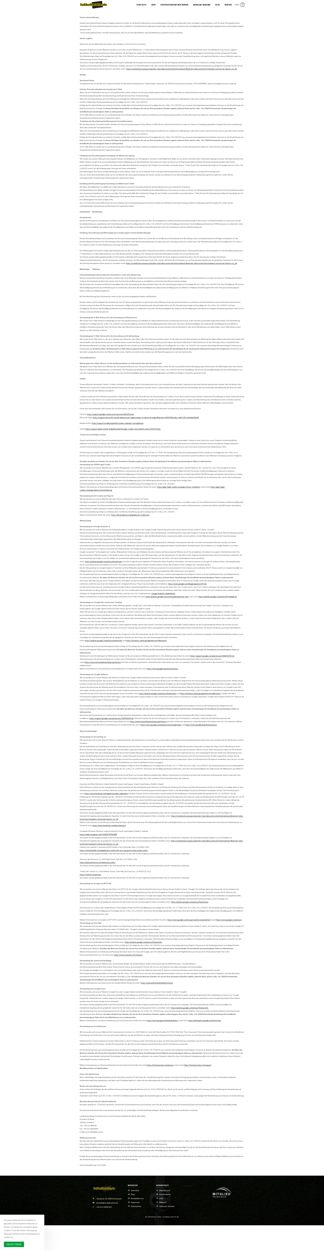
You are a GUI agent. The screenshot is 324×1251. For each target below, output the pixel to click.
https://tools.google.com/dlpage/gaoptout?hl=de (187, 584)
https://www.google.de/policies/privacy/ (162, 669)
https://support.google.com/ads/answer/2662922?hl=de (212, 656)
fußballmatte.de (171, 1217)
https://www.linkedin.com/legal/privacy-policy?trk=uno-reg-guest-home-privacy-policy (114, 850)
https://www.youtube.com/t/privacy (128, 955)
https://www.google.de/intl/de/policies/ (162, 1020)
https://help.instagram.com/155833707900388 (98, 834)
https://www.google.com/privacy (228, 920)
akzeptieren (14, 1244)
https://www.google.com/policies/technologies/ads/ (161, 725)
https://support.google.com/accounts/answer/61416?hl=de (110, 414)
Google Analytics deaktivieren (163, 593)
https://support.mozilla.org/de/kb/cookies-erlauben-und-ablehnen (118, 423)
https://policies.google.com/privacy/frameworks (103, 561)
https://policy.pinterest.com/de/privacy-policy (97, 862)
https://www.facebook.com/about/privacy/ (109, 825)
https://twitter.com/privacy (90, 874)
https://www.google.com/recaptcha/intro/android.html (188, 920)
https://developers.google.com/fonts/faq (204, 1020)
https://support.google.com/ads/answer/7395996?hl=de (111, 718)
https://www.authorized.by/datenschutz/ (157, 983)
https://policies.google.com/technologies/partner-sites (167, 596)
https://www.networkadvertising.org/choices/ (103, 662)
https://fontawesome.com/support (197, 1065)
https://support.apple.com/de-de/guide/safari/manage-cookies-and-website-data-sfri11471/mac (123, 429)
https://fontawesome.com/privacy (160, 1065)
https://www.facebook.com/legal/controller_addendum (106, 793)
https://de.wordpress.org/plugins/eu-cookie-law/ (130, 515)
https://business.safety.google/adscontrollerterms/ (146, 640)
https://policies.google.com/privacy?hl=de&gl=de (217, 596)
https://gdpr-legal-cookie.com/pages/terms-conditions (178, 487)
